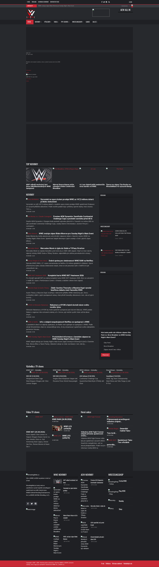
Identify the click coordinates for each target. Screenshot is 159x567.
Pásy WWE (122, 491)
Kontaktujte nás (54, 2)
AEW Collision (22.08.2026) (87, 376)
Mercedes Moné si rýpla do (98, 506)
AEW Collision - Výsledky (88, 370)
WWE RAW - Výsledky (61, 370)
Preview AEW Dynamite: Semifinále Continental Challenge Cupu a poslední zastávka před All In (73, 217)
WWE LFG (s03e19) (66, 437)
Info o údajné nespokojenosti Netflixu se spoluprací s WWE (64, 322)
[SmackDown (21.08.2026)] (118, 373)
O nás (28, 2)
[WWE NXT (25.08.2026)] (39, 373)
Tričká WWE (123, 481)
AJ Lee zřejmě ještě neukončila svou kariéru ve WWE (92, 185)
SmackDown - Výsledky (114, 370)
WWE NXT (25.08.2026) (32, 376)
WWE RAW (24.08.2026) (59, 376)
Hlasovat (105, 355)
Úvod (29, 22)
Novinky (37, 22)
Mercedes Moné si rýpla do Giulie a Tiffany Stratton (62, 248)
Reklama (34, 2)
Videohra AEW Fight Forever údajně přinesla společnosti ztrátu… (92, 434)
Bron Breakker (109, 346)
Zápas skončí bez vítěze (112, 349)
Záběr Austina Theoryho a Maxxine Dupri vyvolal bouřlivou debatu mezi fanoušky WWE (71, 289)
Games (88, 22)
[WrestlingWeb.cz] (30, 13)
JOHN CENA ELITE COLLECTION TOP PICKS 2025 (123, 233)
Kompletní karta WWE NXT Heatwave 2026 (66, 275)
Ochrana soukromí (43, 2)
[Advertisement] (79, 38)
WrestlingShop (77, 22)
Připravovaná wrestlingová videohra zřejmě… (118, 420)
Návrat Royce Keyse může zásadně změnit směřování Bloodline (64, 186)
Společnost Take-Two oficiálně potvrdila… (120, 442)
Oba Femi (107, 343)
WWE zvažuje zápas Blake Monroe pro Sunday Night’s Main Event (66, 233)
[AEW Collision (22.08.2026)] (92, 373)
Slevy (120, 509)
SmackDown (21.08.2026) (113, 376)
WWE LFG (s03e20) (68, 427)
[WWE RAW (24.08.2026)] (65, 373)
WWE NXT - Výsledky (33, 370)
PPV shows (64, 22)
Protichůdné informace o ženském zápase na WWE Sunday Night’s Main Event (71, 338)
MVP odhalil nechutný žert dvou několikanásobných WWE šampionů (38, 186)
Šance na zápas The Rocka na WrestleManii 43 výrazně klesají (119, 185)
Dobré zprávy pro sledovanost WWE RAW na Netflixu (71, 261)
